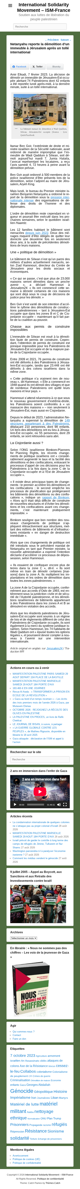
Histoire (60, 1091)
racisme (47, 1125)
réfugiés (59, 1124)
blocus (52, 1066)
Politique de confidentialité (27, 1162)
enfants (14, 1084)
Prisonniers (19, 1125)
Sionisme (55, 1131)
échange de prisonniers (50, 1139)
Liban (54, 1097)
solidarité (19, 1138)
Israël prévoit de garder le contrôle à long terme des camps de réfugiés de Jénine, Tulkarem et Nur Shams (40, 844)
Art (22, 1060)
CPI (30, 1076)
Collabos (28, 1071)
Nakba (30, 1112)
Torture (33, 1139)
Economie (56, 1080)
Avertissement (20, 1155)
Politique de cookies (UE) (26, 1159)
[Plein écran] (65, 804)
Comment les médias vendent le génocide (35, 858)
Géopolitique (43, 1092)
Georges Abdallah (38, 1084)
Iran (33, 1097)
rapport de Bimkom (55, 497)
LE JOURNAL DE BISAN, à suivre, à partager (37, 724)
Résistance (36, 1130)
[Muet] (59, 804)
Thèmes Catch (53, 1183)
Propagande (35, 1125)
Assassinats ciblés (36, 1060)
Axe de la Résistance (34, 1066)
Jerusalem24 (55, 648)
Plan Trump (54, 1118)
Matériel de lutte (24, 1104)
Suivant (66, 40)
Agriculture (41, 1056)
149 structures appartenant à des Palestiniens (40, 422)
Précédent (52, 40)
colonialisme (44, 1071)
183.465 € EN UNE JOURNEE (29, 688)
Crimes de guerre (41, 1076)
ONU (43, 1118)
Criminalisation (20, 1080)
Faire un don (19, 1038)
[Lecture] (15, 804)
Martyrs (63, 1097)
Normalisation (34, 1119)
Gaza (23, 1085)
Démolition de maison (40, 1080)
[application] (40, 791)
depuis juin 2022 (36, 232)
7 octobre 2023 (22, 1055)
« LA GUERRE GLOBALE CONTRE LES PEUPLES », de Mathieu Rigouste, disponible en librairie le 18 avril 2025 (39, 731)
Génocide (21, 1091)
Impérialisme (20, 1097)
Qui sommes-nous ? (23, 1031)
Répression (17, 1131)
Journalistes (43, 1098)
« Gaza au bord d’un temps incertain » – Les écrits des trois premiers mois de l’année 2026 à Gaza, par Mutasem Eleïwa (41, 702)
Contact (17, 1035)
